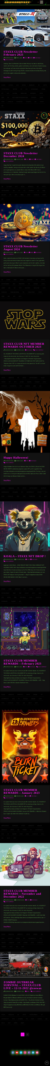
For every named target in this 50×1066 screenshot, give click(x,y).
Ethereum (31, 190)
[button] (41, 2)
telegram (13, 601)
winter (41, 101)
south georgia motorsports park (20, 97)
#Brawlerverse (5, 825)
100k (2, 186)
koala (40, 593)
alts (17, 85)
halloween (15, 492)
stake (40, 698)
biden (15, 279)
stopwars (27, 386)
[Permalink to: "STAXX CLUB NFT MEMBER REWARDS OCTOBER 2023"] (25, 320)
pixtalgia (25, 698)
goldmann (43, 488)
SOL (8, 97)
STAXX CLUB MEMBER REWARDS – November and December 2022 (22, 893)
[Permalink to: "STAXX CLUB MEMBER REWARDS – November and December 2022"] (25, 864)
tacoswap (4, 946)
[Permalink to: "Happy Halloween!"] (25, 422)
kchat (33, 593)
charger (31, 589)
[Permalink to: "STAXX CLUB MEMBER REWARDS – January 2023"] (25, 746)
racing (41, 93)
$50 (2, 279)
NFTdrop (39, 492)
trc (23, 292)
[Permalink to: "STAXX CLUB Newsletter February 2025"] (25, 28)
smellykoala (23, 597)
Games (27, 991)
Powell (22, 195)
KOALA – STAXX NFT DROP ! (25, 556)
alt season (9, 186)
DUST (14, 284)
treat (18, 496)
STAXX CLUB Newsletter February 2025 (21, 53)
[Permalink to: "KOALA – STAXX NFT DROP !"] (25, 526)
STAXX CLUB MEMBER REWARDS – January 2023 (22, 791)
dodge (14, 593)
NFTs (8, 93)
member (3, 382)
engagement (22, 284)
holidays (10, 938)
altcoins (11, 85)
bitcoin (24, 85)
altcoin (3, 85)
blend (10, 589)
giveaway (35, 284)
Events (26, 58)
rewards (29, 382)
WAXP (45, 496)
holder (42, 377)
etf (21, 89)
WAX (35, 101)
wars (34, 386)
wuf (14, 296)
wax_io (29, 703)
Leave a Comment (9, 59)
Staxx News (37, 58)
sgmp (3, 97)
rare (15, 597)
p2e (19, 698)
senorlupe (11, 942)
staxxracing (19, 101)
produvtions (24, 93)
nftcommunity (30, 492)
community (20, 694)
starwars (37, 382)
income (3, 288)
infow (43, 190)
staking (25, 942)
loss (9, 288)
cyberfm (35, 934)
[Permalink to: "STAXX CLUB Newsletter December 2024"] (25, 129)
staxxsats (28, 101)
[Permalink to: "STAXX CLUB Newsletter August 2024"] (25, 222)
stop (21, 386)
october (22, 382)
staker (41, 97)
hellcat (27, 593)
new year (4, 195)
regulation (36, 288)
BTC (39, 85)
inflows (43, 89)
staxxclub (10, 101)
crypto (45, 85)
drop (20, 593)
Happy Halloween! (16, 457)
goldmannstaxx (5, 492)
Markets (31, 58)
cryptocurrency (5, 89)
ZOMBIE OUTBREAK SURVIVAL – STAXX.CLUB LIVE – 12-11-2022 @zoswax (23, 985)
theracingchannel (14, 292)
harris (43, 284)
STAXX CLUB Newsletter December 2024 (21, 155)
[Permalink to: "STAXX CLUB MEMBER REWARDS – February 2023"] (25, 631)
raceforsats (33, 93)
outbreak (20, 1019)
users (3, 296)
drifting (15, 89)
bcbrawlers (15, 825)
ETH (26, 89)
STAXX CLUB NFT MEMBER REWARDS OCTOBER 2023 (24, 345)
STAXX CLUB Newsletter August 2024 (21, 248)
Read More (7, 77)
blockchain (31, 85)
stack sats (33, 97)
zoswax (22, 1023)
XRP (2, 105)
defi (14, 190)
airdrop (8, 279)
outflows (15, 93)
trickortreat (32, 496)
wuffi (20, 296)
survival (40, 1019)
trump (44, 195)
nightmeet (27, 288)
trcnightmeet (31, 292)
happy (3, 938)
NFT (2, 93)
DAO (18, 830)
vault (18, 703)
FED (38, 190)
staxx (3, 101)
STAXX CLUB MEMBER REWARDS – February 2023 (22, 662)
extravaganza (34, 89)
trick (24, 496)
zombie (15, 1023)
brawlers (39, 825)
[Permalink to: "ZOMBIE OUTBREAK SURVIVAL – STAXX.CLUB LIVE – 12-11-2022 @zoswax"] (25, 964)
